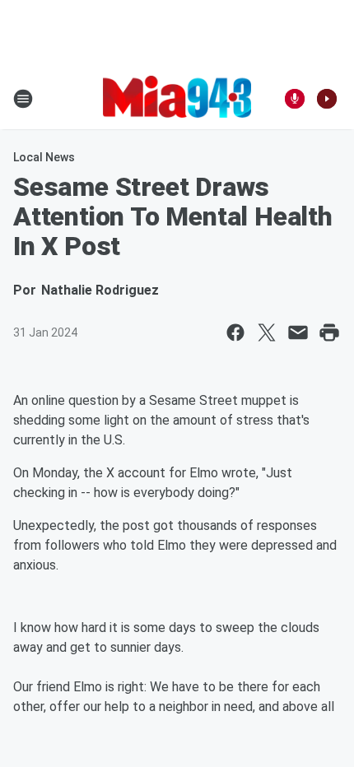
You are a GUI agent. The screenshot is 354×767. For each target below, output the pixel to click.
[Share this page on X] (266, 332)
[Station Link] (177, 98)
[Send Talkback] (295, 99)
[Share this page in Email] (298, 332)
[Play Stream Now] (327, 99)
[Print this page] (329, 332)
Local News (44, 157)
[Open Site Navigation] (23, 99)
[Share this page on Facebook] (235, 332)
